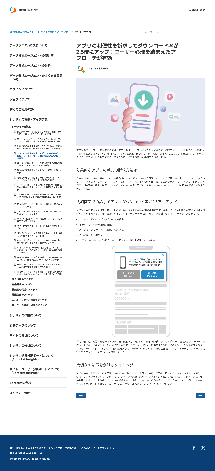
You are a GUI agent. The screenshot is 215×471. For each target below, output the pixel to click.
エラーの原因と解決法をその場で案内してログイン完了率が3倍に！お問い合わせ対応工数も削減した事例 (39, 197)
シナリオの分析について (26, 345)
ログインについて (21, 89)
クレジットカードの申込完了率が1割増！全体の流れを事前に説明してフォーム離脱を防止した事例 (39, 187)
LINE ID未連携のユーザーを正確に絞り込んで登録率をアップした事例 (39, 219)
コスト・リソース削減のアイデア (29, 299)
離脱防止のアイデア (22, 294)
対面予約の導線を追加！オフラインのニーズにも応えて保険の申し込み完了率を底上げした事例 (39, 147)
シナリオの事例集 (81, 31)
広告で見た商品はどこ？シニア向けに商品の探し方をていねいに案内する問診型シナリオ (39, 241)
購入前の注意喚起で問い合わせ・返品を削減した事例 (39, 171)
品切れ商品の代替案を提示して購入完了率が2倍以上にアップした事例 (39, 212)
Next (200, 395)
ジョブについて (20, 99)
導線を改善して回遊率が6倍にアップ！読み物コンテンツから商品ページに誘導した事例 (39, 178)
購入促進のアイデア (22, 279)
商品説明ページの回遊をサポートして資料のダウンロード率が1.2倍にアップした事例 (39, 132)
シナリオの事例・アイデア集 (53, 31)
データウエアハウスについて (28, 45)
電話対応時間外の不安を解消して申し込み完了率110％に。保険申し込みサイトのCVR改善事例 (39, 258)
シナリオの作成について (26, 315)
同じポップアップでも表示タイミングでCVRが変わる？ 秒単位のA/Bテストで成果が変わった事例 (39, 273)
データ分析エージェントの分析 (30, 65)
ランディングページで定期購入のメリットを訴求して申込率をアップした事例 (39, 234)
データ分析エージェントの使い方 (32, 55)
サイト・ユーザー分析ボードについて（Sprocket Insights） (34, 371)
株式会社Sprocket (196, 9)
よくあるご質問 (20, 393)
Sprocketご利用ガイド (22, 31)
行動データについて (23, 325)
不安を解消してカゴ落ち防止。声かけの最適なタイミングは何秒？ (39, 205)
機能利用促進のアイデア (25, 289)
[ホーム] (13, 10)
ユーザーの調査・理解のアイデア (29, 305)
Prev (81, 395)
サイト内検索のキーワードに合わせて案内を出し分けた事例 (39, 227)
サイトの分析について (24, 335)
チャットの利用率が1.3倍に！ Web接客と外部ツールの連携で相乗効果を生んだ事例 (39, 265)
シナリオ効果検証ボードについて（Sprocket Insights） (31, 357)
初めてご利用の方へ (23, 109)
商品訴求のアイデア (22, 284)
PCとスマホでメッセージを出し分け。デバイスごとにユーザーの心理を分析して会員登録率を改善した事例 (40, 250)
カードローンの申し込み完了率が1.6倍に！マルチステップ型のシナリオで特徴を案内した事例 (39, 140)
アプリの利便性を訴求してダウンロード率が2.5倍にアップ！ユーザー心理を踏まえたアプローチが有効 (39, 156)
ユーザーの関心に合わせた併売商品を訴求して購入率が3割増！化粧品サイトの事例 (39, 164)
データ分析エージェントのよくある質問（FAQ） (36, 77)
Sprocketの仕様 (20, 383)
